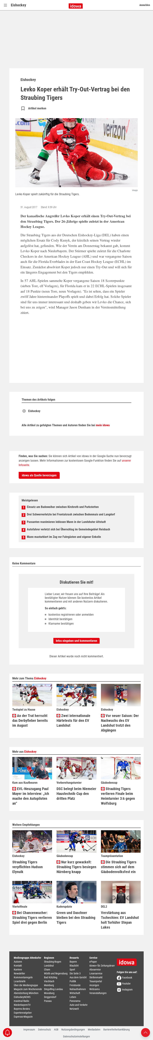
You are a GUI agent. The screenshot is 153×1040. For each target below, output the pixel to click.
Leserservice (95, 973)
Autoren (18, 961)
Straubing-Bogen (52, 961)
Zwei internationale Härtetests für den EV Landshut (73, 720)
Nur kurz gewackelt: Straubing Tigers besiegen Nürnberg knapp (76, 867)
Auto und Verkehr (79, 1004)
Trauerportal (95, 981)
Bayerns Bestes (22, 1008)
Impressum (29, 1029)
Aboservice (95, 969)
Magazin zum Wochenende (28, 989)
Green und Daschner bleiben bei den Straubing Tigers (76, 917)
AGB (56, 1029)
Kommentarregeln (23, 977)
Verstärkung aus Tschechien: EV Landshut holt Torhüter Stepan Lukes (120, 920)
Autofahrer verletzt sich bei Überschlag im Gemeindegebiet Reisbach (68, 529)
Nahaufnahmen (78, 989)
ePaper (93, 961)
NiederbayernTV (22, 1004)
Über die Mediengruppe (26, 985)
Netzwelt (74, 1008)
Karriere (18, 969)
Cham (47, 969)
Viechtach (49, 981)
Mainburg (49, 985)
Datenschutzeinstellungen (76, 1036)
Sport (72, 969)
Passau (48, 1000)
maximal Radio (21, 1000)
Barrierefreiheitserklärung (116, 1029)
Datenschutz (44, 1029)
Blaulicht (74, 965)
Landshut (49, 965)
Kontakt (18, 965)
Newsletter (19, 973)
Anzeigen (94, 985)
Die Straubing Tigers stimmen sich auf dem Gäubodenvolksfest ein (118, 867)
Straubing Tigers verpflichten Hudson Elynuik (27, 867)
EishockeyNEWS (22, 997)
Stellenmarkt (95, 977)
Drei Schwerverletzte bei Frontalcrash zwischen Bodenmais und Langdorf (71, 514)
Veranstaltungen (98, 993)
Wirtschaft (75, 993)
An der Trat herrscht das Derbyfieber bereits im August (30, 720)
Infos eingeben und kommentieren (76, 641)
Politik (73, 981)
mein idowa (103, 425)
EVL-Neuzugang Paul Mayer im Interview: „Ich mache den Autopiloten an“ (30, 796)
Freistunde (75, 985)
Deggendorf (50, 997)
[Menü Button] (5, 5)
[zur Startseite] (128, 961)
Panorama (75, 1000)
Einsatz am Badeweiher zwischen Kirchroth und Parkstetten (63, 507)
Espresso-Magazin (23, 1016)
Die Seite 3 (75, 973)
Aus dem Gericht (78, 977)
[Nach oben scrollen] (145, 1032)
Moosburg (49, 993)
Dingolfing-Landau (53, 989)
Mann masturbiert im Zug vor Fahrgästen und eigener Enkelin (64, 537)
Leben (73, 997)
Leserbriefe (20, 981)
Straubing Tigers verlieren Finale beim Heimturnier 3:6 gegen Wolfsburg (118, 796)
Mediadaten (94, 1029)
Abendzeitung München (26, 993)
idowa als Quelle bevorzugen (39, 475)
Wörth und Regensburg (56, 973)
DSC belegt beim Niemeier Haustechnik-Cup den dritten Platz (76, 793)
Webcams (94, 989)
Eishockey (18, 5)
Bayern (73, 961)
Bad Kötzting (50, 977)
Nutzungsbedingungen (73, 1029)
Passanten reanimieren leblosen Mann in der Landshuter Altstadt (66, 522)
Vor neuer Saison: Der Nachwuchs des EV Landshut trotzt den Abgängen (120, 722)
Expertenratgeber (23, 1012)
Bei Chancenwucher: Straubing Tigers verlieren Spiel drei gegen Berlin (32, 917)
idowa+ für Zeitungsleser (102, 965)
